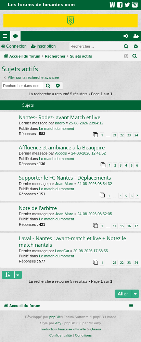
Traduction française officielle (63, 329)
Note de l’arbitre (38, 208)
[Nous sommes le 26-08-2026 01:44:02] (126, 56)
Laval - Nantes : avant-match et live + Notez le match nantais (72, 241)
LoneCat (62, 251)
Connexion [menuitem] (127, 37)
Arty (58, 323)
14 (114, 226)
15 (122, 226)
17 (136, 226)
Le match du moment (56, 128)
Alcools (61, 153)
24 (136, 135)
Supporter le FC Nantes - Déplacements (65, 177)
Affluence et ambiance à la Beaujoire (62, 147)
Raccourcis (6, 37)
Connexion (16, 46)
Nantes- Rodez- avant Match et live (59, 117)
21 (114, 135)
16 (129, 226)
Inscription (46, 46)
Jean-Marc (64, 184)
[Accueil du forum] (70, 20)
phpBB (54, 317)
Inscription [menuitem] (137, 37)
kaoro (60, 123)
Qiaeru (95, 329)
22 (122, 135)
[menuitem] (135, 56)
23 (129, 135)
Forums (17, 37)
